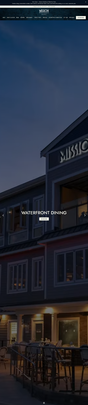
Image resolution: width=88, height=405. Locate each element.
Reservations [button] (81, 17)
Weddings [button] (22, 17)
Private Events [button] (38, 17)
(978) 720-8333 (51, 6)
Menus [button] (17, 17)
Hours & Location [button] (11, 17)
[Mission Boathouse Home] (44, 12)
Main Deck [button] (45, 17)
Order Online (29, 17)
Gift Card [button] (66, 17)
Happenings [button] (71, 17)
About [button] (4, 17)
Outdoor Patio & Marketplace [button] (55, 17)
